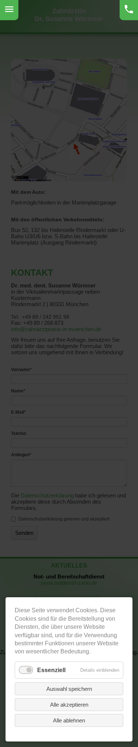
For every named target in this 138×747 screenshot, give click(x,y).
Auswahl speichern (69, 689)
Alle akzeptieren (69, 704)
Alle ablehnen (69, 720)
